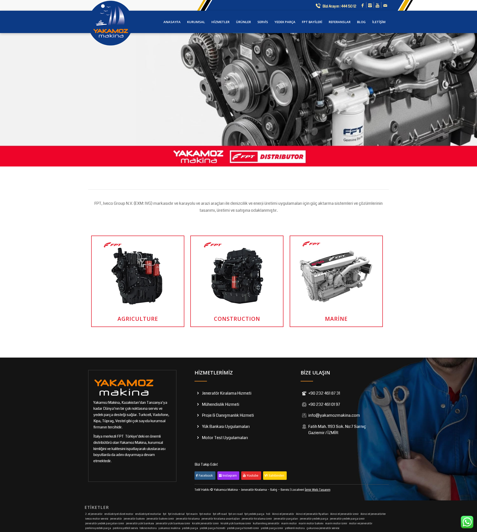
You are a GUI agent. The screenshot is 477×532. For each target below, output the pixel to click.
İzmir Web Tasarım (317, 490)
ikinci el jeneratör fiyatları (312, 514)
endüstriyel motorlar (148, 514)
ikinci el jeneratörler (373, 514)
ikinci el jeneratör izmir (344, 514)
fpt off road (220, 514)
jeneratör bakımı (134, 519)
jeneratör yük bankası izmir (173, 523)
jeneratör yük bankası (140, 523)
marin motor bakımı (311, 523)
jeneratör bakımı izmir (160, 519)
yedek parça (190, 528)
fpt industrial (176, 514)
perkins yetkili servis (125, 528)
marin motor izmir (336, 523)
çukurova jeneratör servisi (323, 528)
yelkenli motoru (295, 528)
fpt (164, 514)
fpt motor (205, 514)
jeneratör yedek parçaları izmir (104, 523)
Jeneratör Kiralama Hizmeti (226, 393)
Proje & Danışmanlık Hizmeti (228, 415)
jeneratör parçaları (286, 519)
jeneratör (116, 519)
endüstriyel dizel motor (118, 514)
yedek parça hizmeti (212, 528)
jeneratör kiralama (188, 519)
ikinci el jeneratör (283, 514)
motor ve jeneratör (360, 523)
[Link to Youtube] (377, 5)
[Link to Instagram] (370, 5)
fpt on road (236, 514)
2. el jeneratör (94, 514)
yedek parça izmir (272, 528)
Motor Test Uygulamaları (225, 438)
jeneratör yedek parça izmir (347, 519)
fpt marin (192, 514)
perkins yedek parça (98, 528)
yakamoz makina (169, 528)
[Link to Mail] (385, 5)
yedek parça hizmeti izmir (243, 528)
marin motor (289, 523)
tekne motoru (148, 528)
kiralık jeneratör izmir (205, 523)
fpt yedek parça (254, 514)
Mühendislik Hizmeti (220, 404)
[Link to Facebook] (362, 5)
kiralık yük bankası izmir (236, 523)
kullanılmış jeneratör (266, 523)
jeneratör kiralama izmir (257, 519)
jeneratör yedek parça (314, 519)
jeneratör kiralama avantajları (220, 519)
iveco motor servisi (96, 519)
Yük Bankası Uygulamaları (226, 426)
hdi (268, 514)
